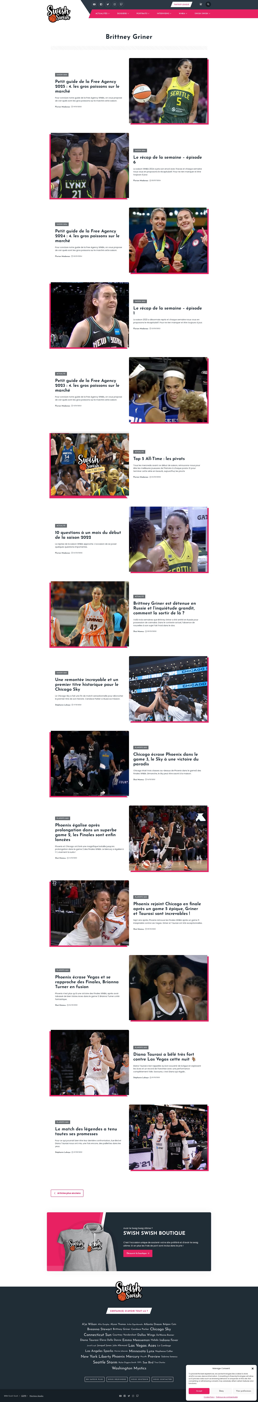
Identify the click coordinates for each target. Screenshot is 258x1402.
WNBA (182, 14)
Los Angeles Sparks (99, 1351)
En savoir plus (94, 1379)
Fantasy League (181, 5)
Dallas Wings (146, 1335)
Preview (154, 1356)
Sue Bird (148, 1362)
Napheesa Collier (164, 1351)
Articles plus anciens (69, 1193)
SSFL (139, 1362)
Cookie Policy (209, 1397)
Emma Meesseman (136, 1340)
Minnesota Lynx (141, 1351)
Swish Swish (201, 14)
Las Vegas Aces (142, 1346)
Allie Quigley (103, 1324)
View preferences (243, 1391)
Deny (221, 1391)
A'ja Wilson (89, 1324)
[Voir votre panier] (201, 4)
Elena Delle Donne (110, 1340)
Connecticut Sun (98, 1335)
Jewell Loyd (91, 1346)
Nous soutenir (139, 1379)
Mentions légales (36, 1396)
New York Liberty (96, 1357)
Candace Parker (140, 1329)
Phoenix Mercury (125, 1356)
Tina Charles (159, 1363)
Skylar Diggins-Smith (127, 1363)
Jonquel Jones (104, 1345)
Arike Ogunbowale (135, 1324)
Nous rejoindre (117, 1379)
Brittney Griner (121, 1329)
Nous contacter (162, 1379)
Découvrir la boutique (137, 1253)
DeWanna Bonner (165, 1335)
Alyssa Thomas (118, 1324)
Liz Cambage (164, 1346)
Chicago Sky (160, 1329)
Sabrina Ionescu (169, 1357)
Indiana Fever (169, 1340)
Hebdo (154, 1340)
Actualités (102, 14)
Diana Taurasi (89, 1340)
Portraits (142, 14)
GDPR (23, 1396)
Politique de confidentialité (227, 1397)
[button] (252, 1368)
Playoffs (143, 1357)
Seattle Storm (105, 1362)
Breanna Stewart (99, 1329)
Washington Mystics (129, 1368)
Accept (199, 1391)
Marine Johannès (121, 1351)
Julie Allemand (120, 1346)
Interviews (163, 14)
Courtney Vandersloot (124, 1335)
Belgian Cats (169, 1324)
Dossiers (122, 14)
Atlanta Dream (153, 1324)
